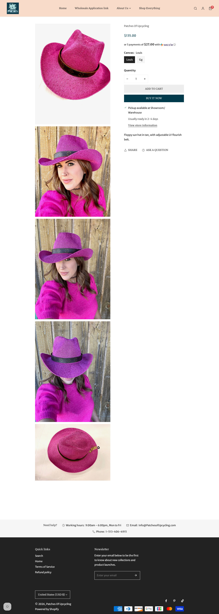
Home (38, 561)
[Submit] (136, 575)
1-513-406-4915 (116, 531)
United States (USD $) (51, 594)
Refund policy (43, 572)
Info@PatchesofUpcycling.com (157, 525)
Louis (129, 59)
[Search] (195, 8)
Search (39, 555)
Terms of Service (45, 566)
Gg (141, 59)
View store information (142, 125)
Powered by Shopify (47, 609)
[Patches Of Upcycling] (13, 8)
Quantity (130, 70)
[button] (124, 8)
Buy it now (154, 98)
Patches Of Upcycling (136, 26)
